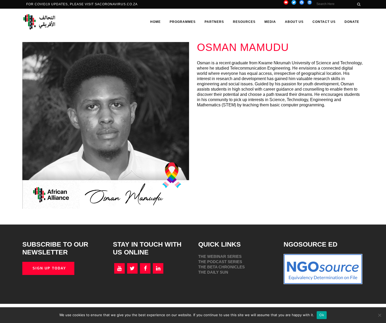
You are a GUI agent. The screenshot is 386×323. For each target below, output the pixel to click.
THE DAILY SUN (213, 272)
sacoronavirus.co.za (117, 4)
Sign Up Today (49, 268)
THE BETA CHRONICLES (221, 267)
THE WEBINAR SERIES (220, 256)
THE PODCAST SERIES (220, 261)
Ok (321, 315)
